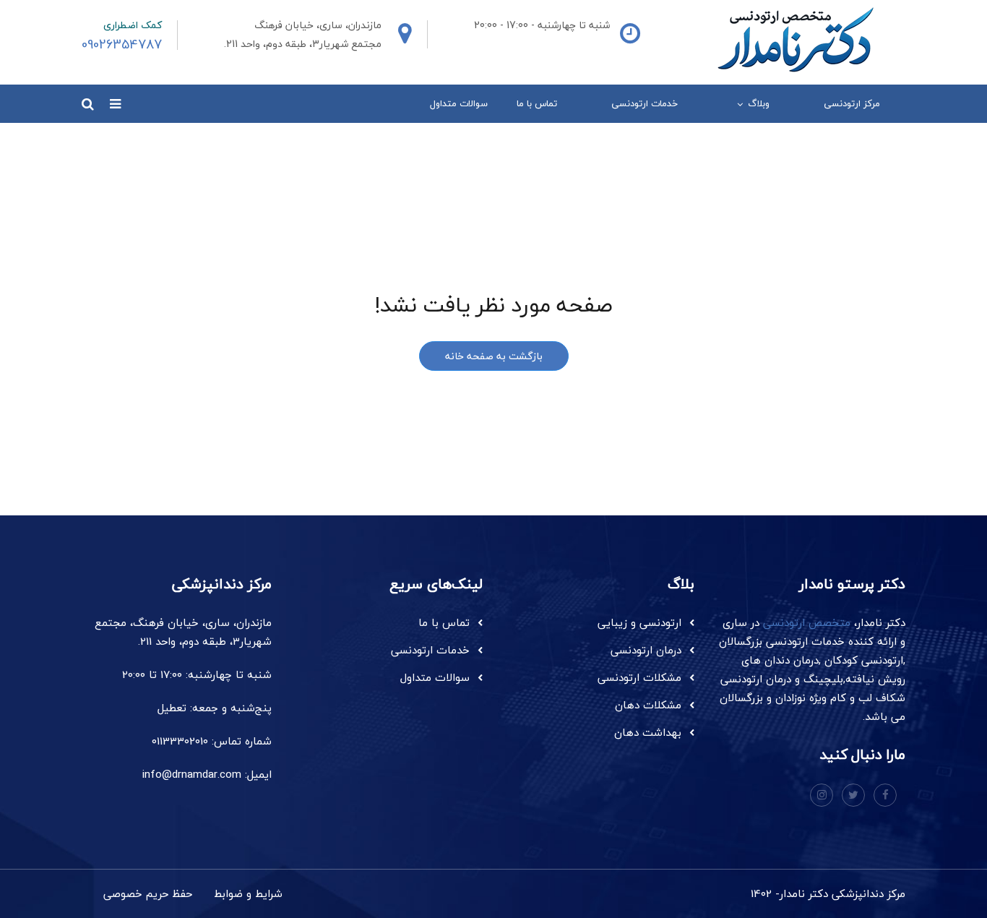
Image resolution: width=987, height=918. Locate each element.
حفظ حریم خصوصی (147, 893)
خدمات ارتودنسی (644, 103)
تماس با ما (537, 103)
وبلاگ (759, 103)
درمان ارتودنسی (646, 649)
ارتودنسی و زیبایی (639, 622)
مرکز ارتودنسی (852, 103)
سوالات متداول (459, 103)
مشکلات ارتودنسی (639, 677)
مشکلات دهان (648, 704)
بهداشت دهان (647, 732)
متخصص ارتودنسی (806, 622)
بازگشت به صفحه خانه (494, 356)
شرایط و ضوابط (248, 893)
